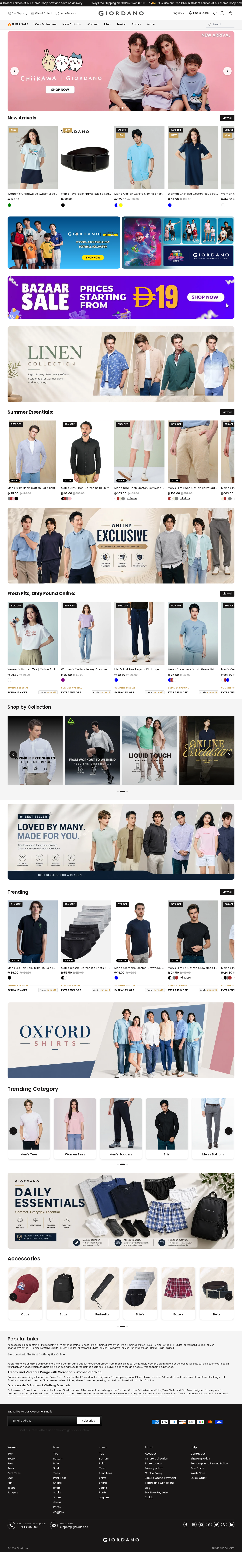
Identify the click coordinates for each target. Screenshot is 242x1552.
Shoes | (86, 1345)
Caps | (170, 1348)
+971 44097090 (27, 1527)
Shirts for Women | (80, 1348)
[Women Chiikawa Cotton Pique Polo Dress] (193, 157)
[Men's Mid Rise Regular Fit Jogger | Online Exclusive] (139, 633)
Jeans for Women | (18, 1348)
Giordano (22, 1548)
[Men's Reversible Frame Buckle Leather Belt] (86, 157)
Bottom (13, 1458)
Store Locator (154, 1463)
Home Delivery (68, 13)
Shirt (10, 1478)
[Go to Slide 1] (116, 107)
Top (10, 1454)
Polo (10, 1463)
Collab (149, 1497)
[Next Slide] (227, 71)
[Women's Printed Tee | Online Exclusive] (33, 633)
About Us (151, 1454)
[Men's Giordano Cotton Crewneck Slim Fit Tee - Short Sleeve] (139, 931)
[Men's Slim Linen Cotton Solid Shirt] (33, 451)
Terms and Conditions (159, 1483)
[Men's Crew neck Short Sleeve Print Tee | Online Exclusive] (193, 633)
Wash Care (198, 1473)
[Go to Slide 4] (125, 107)
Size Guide (197, 1468)
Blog (147, 1488)
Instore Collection (156, 1458)
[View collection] (35, 750)
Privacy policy (154, 1468)
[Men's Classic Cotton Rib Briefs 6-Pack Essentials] (86, 931)
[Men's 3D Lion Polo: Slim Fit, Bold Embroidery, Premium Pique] (33, 931)
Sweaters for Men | (119, 1348)
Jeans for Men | (206, 1345)
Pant (11, 1483)
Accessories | (15, 1345)
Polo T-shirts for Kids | (159, 1345)
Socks (57, 1492)
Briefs (56, 1488)
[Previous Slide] (14, 71)
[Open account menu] (222, 13)
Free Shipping (19, 13)
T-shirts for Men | (40, 1348)
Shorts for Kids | (140, 1348)
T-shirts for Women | (185, 1345)
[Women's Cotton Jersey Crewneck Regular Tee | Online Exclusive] (86, 633)
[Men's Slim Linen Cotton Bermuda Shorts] (139, 451)
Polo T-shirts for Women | (105, 1345)
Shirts (102, 1478)
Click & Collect (43, 13)
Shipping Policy (200, 1458)
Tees (11, 1468)
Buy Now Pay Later (157, 1492)
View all (227, 118)
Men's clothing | (50, 1345)
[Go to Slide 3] (122, 107)
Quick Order (198, 1478)
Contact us (198, 1454)
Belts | (153, 1348)
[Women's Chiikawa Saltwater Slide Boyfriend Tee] (33, 157)
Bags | (161, 1348)
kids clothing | (32, 1345)
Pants (57, 1507)
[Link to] (121, 71)
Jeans (11, 1488)
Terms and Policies (223, 1548)
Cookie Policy (153, 1473)
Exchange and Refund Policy (209, 1463)
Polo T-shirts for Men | (133, 1345)
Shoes (57, 1497)
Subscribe (88, 1421)
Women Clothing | (70, 1345)
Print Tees (14, 1473)
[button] (229, 754)
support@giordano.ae (74, 1527)
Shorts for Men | (60, 1348)
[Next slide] (223, 166)
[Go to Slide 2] (119, 107)
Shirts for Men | (100, 1348)
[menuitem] (150, 24)
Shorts (57, 1483)
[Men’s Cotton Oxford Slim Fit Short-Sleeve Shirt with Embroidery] (139, 157)
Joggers (13, 1492)
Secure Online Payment (160, 1478)
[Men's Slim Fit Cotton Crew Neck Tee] (193, 931)
